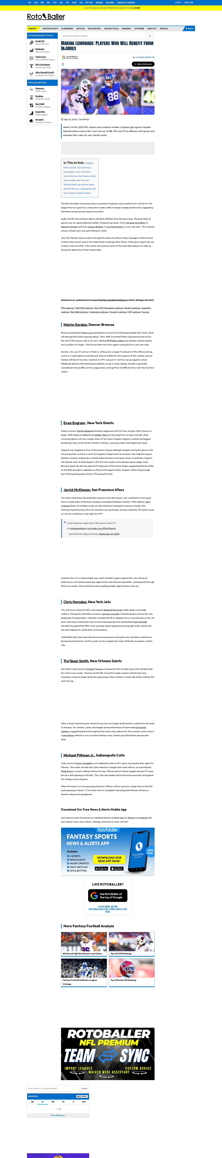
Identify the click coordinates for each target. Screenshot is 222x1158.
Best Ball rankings (79, 312)
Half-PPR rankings (84, 308)
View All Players (58, 1115)
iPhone (131, 817)
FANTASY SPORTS (50, 29)
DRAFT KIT (152, 29)
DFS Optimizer (42, 64)
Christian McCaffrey (136, 222)
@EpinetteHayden (144, 64)
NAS (61, 3)
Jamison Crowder (110, 614)
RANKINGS (126, 29)
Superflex (40, 112)
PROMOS (164, 29)
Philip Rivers (67, 771)
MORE (74, 3)
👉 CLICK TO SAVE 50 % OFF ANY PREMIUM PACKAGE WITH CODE (111, 8)
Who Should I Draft (44, 72)
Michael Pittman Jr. (78, 755)
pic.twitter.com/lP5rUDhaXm (101, 528)
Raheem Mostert (69, 226)
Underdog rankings (99, 312)
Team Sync (40, 57)
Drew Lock (87, 332)
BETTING (89, 3)
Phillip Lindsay (117, 340)
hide (89, 162)
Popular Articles (37, 82)
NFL (29, 3)
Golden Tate (100, 435)
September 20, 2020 (109, 534)
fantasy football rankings (112, 300)
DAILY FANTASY (94, 29)
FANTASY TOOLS (111, 29)
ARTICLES (80, 29)
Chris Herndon (74, 602)
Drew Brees (68, 735)
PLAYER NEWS (67, 29)
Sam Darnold (140, 621)
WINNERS (99, 3)
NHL (48, 3)
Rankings (39, 49)
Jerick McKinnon (76, 490)
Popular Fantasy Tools (40, 35)
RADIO (191, 29)
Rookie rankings (132, 308)
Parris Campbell (84, 763)
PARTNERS (110, 3)
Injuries (145, 312)
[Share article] (63, 64)
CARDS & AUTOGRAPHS (126, 3)
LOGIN (178, 3)
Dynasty (39, 119)
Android (143, 817)
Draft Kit (39, 41)
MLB (36, 3)
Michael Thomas (94, 669)
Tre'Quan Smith (75, 661)
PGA (55, 3)
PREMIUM (32, 29)
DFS (81, 3)
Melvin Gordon (75, 324)
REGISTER (189, 3)
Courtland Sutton (115, 226)
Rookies (39, 96)
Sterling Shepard (85, 431)
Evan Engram (74, 423)
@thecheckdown (78, 528)
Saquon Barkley (95, 226)
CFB (67, 3)
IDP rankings (134, 312)
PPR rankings (67, 308)
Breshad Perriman (113, 610)
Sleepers (39, 88)
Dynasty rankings (118, 312)
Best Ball (39, 104)
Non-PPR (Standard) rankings (109, 308)
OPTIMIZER (139, 29)
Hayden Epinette (145, 57)
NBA (42, 3)
